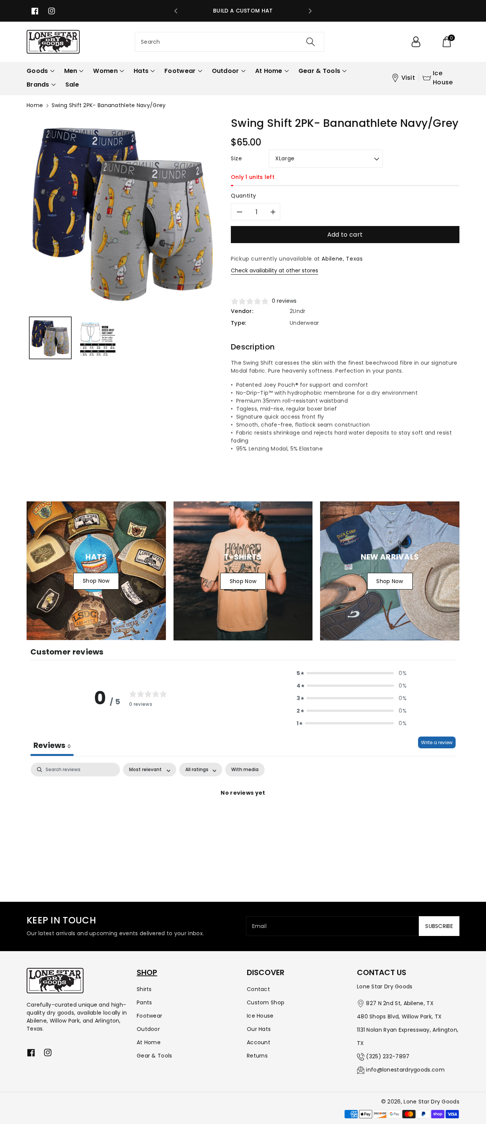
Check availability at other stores (274, 270)
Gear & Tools (154, 1055)
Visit (408, 77)
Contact (258, 989)
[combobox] (229, 41)
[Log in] (415, 41)
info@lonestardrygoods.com (405, 1069)
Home (35, 105)
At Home (149, 1042)
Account (258, 1042)
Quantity (243, 195)
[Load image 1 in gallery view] (50, 338)
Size (236, 158)
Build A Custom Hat (243, 10)
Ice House (443, 78)
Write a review (437, 742)
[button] (446, 41)
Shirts (144, 989)
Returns (257, 1055)
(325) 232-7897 (387, 1056)
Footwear (149, 1016)
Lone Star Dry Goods (431, 1101)
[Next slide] (310, 11)
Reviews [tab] (52, 745)
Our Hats (259, 1029)
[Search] (310, 41)
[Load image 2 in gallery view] (97, 338)
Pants (144, 1002)
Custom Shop (265, 1002)
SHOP (147, 972)
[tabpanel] (243, 818)
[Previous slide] (176, 11)
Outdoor (148, 1029)
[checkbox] (245, 769)
